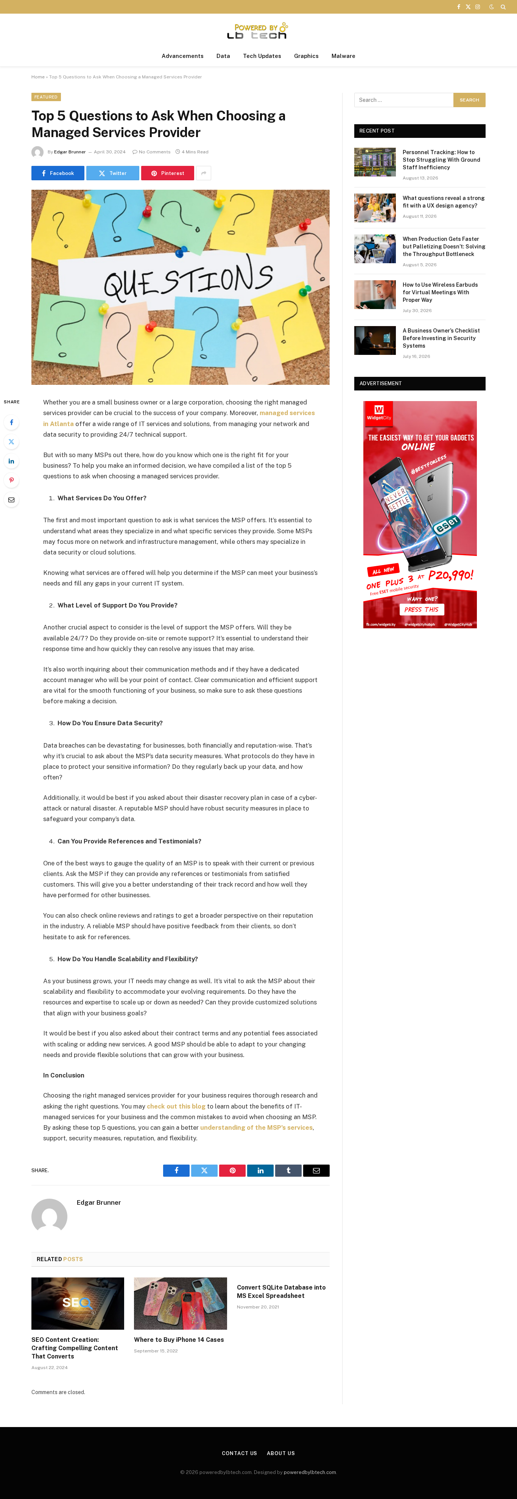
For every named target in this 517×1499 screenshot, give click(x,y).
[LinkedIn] (11, 460)
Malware (343, 56)
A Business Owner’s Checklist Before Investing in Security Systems (441, 338)
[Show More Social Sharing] (203, 173)
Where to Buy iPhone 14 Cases (179, 1339)
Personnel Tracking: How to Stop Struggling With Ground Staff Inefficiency (441, 159)
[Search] (502, 7)
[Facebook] (11, 422)
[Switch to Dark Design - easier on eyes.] (491, 6)
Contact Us (239, 1453)
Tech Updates (262, 56)
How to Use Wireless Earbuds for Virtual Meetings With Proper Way (440, 292)
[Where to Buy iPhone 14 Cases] (180, 1303)
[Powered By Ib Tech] (259, 30)
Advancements (183, 56)
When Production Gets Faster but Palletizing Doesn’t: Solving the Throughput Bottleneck (444, 246)
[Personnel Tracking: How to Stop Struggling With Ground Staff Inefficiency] (375, 162)
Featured (46, 97)
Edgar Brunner (70, 152)
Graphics (306, 56)
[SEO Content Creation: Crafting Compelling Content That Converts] (77, 1303)
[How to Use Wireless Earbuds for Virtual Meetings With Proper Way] (375, 294)
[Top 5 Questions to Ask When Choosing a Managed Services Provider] (180, 287)
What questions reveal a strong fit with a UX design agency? (444, 202)
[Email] (11, 499)
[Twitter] (11, 441)
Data (223, 56)
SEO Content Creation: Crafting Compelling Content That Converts (74, 1348)
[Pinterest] (11, 480)
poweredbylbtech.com (310, 1472)
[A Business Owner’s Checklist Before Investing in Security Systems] (375, 340)
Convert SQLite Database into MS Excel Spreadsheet (281, 1291)
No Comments (155, 152)
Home (38, 77)
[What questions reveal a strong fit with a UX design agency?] (375, 208)
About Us (281, 1453)
